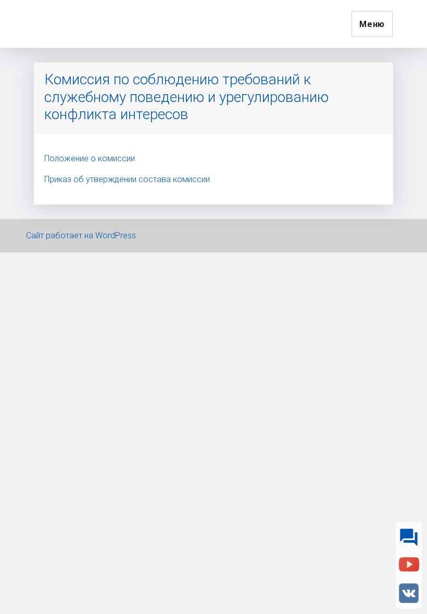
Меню (372, 24)
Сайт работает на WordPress (81, 235)
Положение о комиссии (89, 158)
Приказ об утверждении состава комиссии (127, 179)
